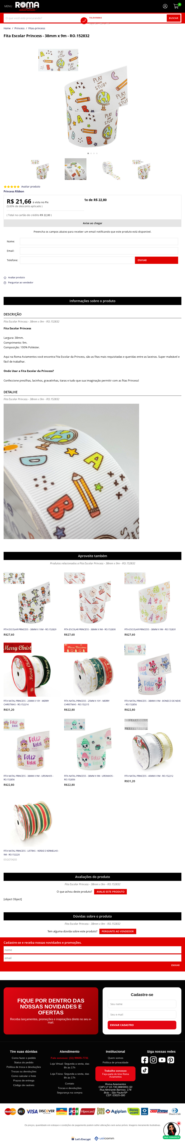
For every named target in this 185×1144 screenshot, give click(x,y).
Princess (19, 28)
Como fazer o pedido (24, 1057)
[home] (27, 6)
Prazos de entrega (23, 1080)
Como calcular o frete (23, 1076)
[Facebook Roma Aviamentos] (144, 1059)
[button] (88, 153)
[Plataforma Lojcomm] (104, 1138)
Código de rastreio (23, 1085)
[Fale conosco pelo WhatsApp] (172, 1131)
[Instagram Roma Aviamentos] (153, 1059)
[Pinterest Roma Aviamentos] (170, 1059)
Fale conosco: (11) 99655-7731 (69, 1057)
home (7, 28)
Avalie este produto (110, 891)
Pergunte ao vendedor (118, 931)
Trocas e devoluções (69, 1088)
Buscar (173, 18)
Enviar (142, 260)
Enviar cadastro (122, 1025)
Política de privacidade (115, 1062)
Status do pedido (23, 1062)
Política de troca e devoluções (24, 1066)
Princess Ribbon (14, 191)
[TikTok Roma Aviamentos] (144, 1070)
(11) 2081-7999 (104, 20)
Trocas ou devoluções (23, 1071)
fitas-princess (36, 28)
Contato (69, 1083)
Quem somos (115, 1057)
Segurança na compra (69, 1092)
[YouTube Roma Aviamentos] (162, 1059)
